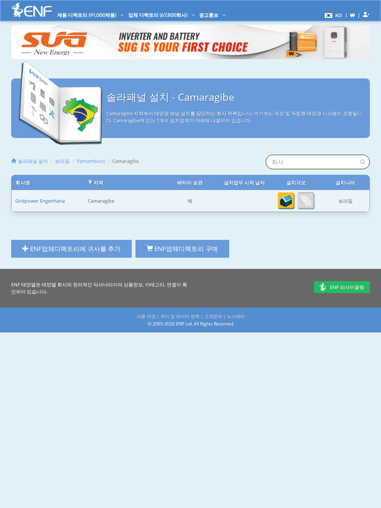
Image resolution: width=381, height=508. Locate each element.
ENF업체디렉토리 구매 (185, 248)
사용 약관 (146, 316)
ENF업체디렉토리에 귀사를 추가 (75, 248)
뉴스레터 (236, 316)
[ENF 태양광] (32, 9)
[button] (332, 15)
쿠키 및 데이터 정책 (179, 316)
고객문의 (213, 316)
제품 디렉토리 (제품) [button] (87, 15)
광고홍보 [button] (209, 15)
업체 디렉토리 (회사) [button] (158, 15)
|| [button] (352, 15)
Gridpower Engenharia (40, 200)
